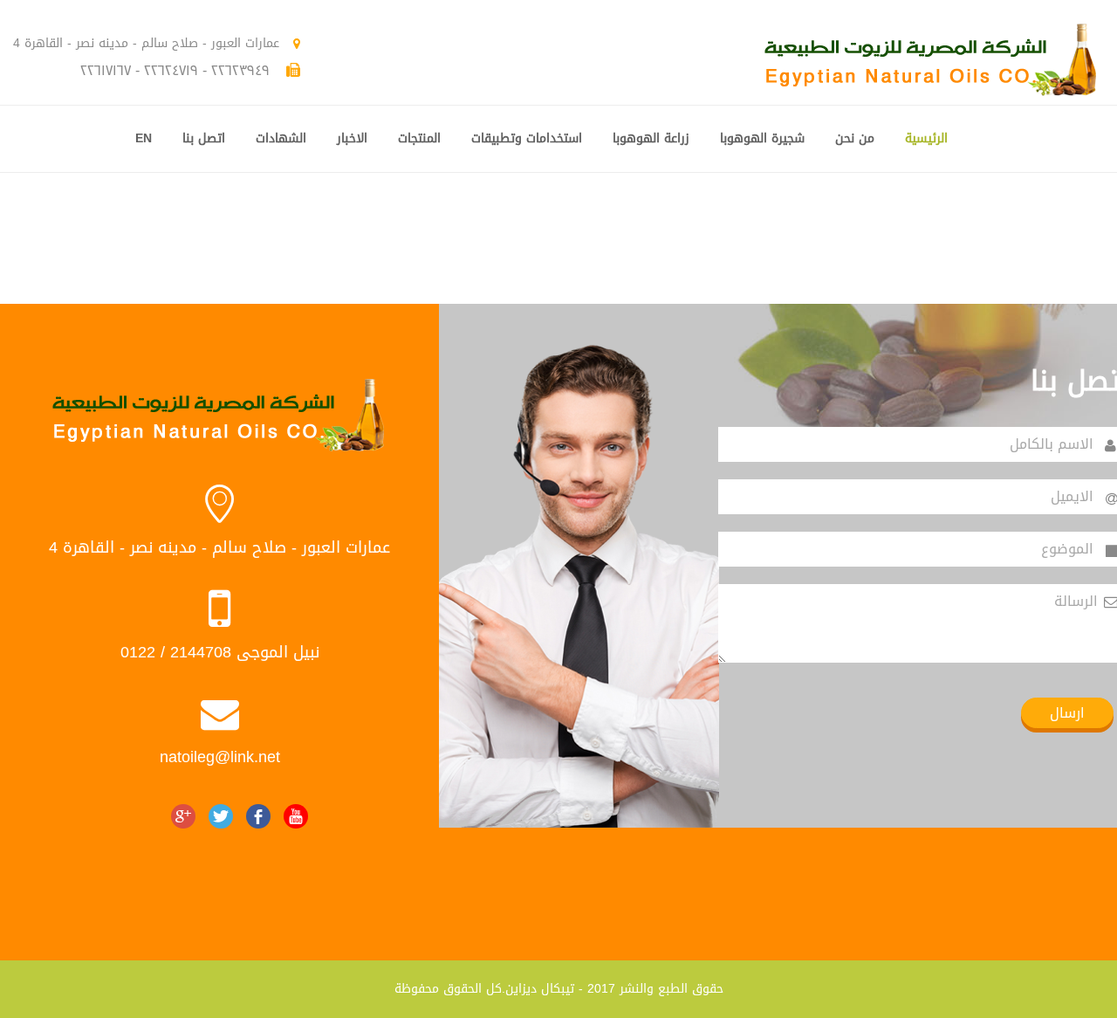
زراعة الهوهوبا (651, 138)
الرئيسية (926, 138)
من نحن (854, 138)
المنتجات (419, 138)
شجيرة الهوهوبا (762, 138)
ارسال (1067, 712)
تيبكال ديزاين (539, 989)
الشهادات (281, 138)
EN (143, 138)
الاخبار (352, 138)
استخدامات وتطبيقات (526, 138)
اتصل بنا (203, 138)
